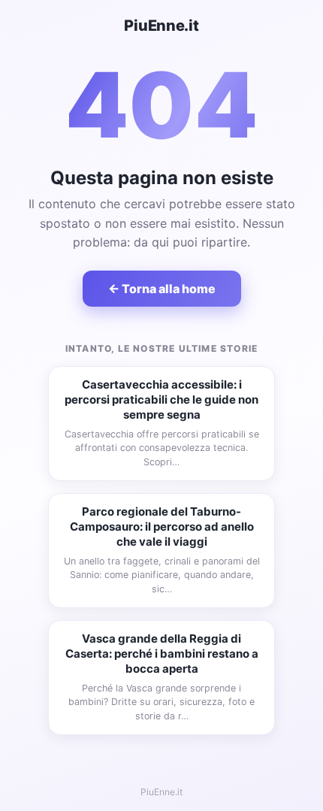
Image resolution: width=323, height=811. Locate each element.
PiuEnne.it (161, 26)
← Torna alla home (162, 288)
